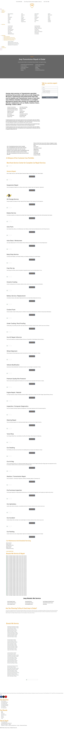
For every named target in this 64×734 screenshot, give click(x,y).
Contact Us (4, 47)
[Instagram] (3, 697)
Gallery (3, 46)
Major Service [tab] (8, 544)
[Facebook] (1, 697)
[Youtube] (6, 697)
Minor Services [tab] (8, 542)
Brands (3, 12)
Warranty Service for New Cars (9, 37)
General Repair (11, 171)
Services (3, 24)
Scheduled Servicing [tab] (9, 545)
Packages (3, 35)
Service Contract (7, 36)
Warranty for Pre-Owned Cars (9, 39)
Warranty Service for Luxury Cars (10, 38)
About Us (3, 11)
